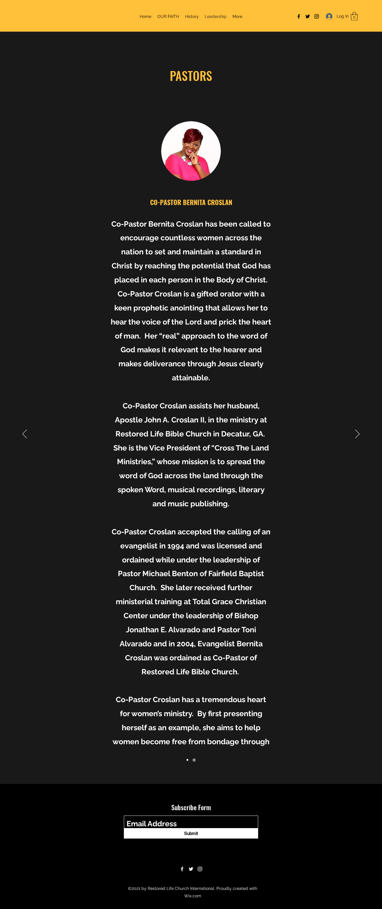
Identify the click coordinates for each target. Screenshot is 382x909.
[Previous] (24, 434)
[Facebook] (299, 16)
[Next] (357, 434)
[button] (354, 16)
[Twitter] (308, 16)
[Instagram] (317, 16)
